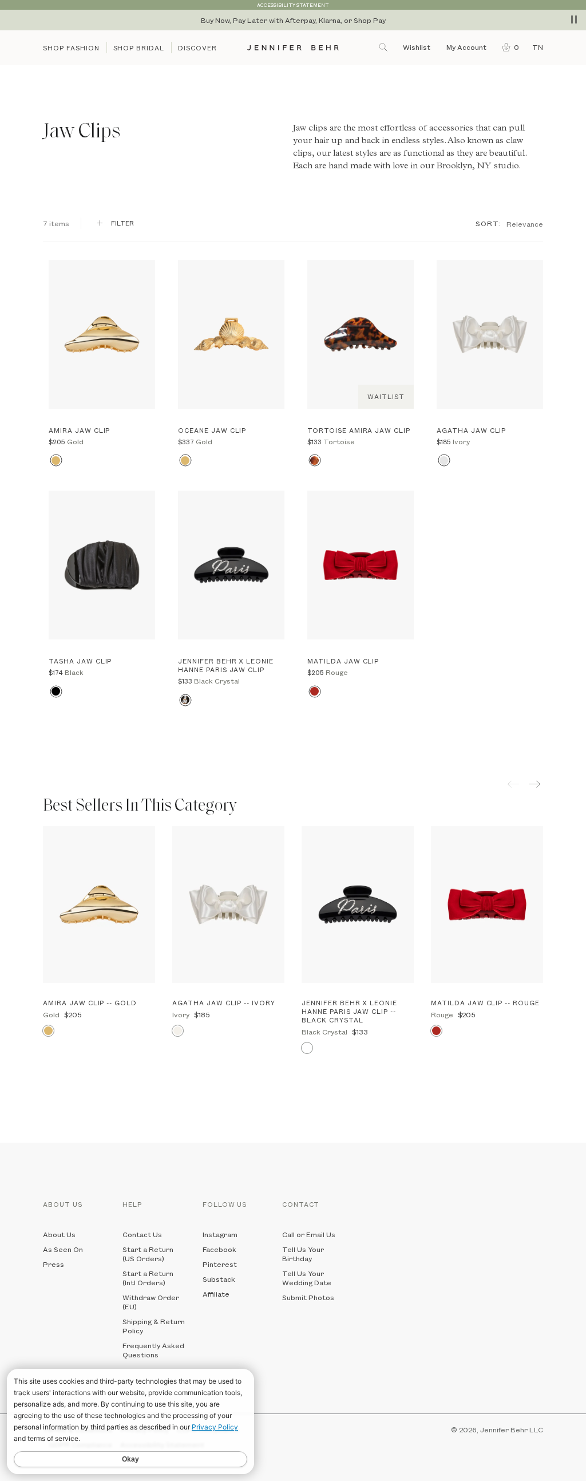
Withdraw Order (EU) (150, 1302)
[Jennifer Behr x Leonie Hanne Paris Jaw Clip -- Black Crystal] (358, 904)
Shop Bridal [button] (139, 48)
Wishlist (416, 47)
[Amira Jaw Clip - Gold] (102, 334)
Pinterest (220, 1264)
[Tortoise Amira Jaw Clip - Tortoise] (360, 334)
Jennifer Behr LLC (511, 1429)
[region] (293, 20)
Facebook (219, 1249)
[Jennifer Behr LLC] (293, 47)
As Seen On (63, 1249)
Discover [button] (197, 48)
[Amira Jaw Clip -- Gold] (99, 904)
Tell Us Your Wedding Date (306, 1278)
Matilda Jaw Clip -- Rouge (485, 1002)
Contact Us (142, 1234)
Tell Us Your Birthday (303, 1254)
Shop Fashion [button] (71, 48)
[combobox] (524, 223)
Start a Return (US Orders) (147, 1254)
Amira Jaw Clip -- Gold (90, 1002)
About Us (59, 1234)
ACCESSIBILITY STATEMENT (293, 5)
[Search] (384, 47)
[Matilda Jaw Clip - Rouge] (360, 565)
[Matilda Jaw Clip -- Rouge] (487, 904)
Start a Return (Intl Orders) (147, 1278)
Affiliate (216, 1293)
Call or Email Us (308, 1234)
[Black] (56, 691)
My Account (467, 47)
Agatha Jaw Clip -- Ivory (223, 1002)
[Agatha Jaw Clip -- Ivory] (228, 904)
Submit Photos (308, 1297)
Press (53, 1264)
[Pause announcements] (574, 19)
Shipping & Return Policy (153, 1326)
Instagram (220, 1234)
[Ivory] (444, 460)
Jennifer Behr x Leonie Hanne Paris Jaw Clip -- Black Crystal (349, 1011)
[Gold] (56, 460)
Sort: (488, 223)
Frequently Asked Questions (153, 1350)
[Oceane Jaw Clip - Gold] (231, 334)
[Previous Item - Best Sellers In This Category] (513, 784)
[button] (508, 47)
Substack (219, 1278)
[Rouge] (314, 691)
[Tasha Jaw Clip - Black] (102, 565)
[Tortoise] (314, 460)
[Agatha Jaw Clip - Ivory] (490, 334)
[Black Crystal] (185, 700)
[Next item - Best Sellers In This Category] (536, 784)
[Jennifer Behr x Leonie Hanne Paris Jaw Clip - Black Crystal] (231, 565)
